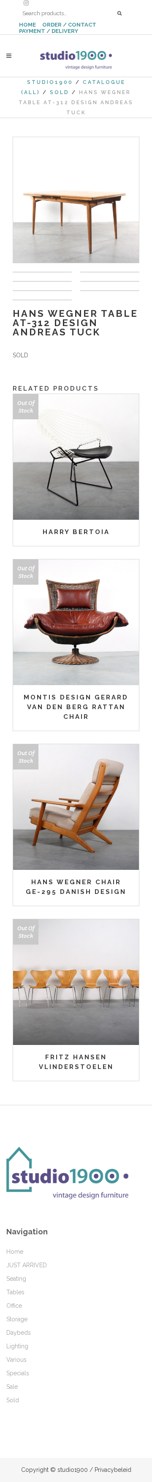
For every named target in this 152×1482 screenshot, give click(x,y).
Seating (16, 1278)
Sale (12, 1386)
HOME (27, 25)
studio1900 (50, 82)
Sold (59, 92)
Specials (17, 1373)
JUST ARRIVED (26, 1265)
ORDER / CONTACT (69, 25)
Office (14, 1305)
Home (14, 1251)
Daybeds (18, 1332)
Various (16, 1359)
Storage (16, 1319)
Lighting (17, 1346)
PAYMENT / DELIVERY (48, 31)
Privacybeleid (113, 1469)
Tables (15, 1292)
